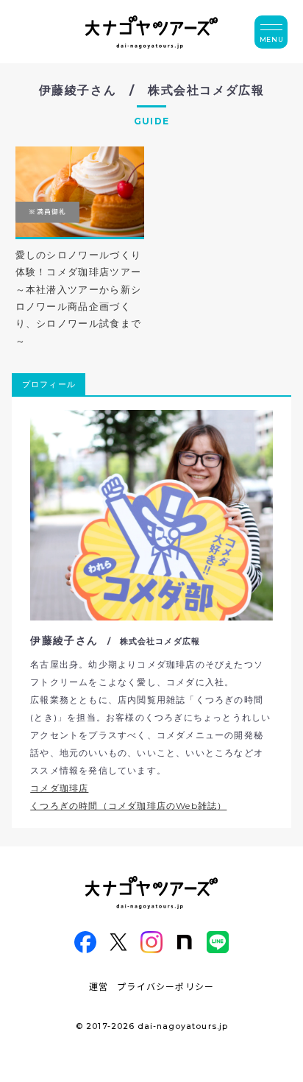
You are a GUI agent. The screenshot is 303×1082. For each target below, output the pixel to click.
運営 (98, 986)
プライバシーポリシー (165, 986)
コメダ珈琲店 (59, 787)
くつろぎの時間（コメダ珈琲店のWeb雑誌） (128, 805)
